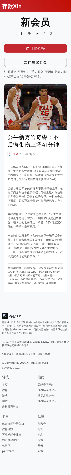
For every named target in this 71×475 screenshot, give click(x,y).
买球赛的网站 (46, 384)
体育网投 (7, 429)
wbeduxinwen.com (22, 329)
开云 (40, 445)
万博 (40, 451)
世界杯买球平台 (47, 390)
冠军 (40, 429)
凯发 (40, 434)
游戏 (5, 395)
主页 (5, 384)
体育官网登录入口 (13, 424)
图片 (5, 401)
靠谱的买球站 (10, 440)
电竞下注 (7, 445)
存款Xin (12, 6)
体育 (5, 390)
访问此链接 (35, 48)
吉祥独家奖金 (35, 62)
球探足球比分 (46, 395)
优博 (40, 440)
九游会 (42, 424)
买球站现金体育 (11, 434)
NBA (15, 154)
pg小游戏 (8, 451)
